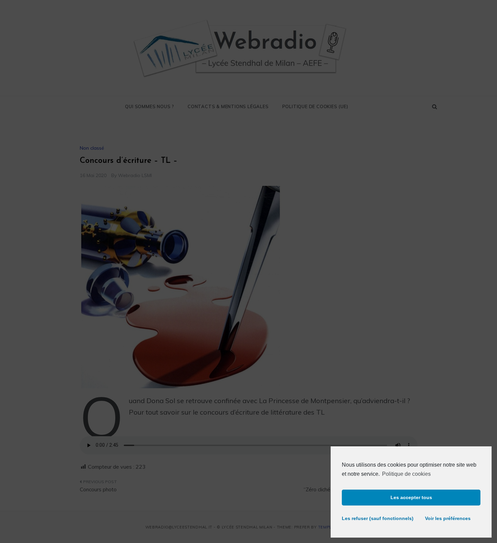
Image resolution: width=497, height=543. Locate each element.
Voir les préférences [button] (448, 518)
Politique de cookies (406, 474)
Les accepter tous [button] (411, 497)
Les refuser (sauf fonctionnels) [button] (374, 518)
